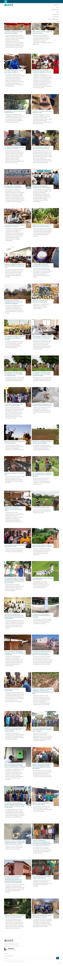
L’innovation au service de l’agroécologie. (12, 689)
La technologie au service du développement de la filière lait (40, 265)
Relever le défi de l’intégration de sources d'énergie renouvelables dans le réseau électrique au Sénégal (15, 765)
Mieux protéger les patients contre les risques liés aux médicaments (42, 337)
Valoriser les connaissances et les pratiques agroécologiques (41, 442)
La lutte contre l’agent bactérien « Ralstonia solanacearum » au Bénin (42, 545)
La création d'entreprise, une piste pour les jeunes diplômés (14, 71)
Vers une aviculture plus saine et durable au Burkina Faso (41, 877)
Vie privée (12, 961)
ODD (57, 12)
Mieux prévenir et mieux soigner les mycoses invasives (42, 32)
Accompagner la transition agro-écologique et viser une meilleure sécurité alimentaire (14, 374)
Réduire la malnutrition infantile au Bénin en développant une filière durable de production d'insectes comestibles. (41, 766)
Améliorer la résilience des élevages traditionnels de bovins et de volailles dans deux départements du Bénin (42, 691)
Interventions (54, 9)
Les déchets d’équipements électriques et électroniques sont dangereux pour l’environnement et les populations (14, 616)
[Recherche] (53, 21)
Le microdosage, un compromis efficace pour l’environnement (41, 147)
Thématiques (55, 14)
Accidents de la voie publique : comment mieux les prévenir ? (13, 186)
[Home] (9, 5)
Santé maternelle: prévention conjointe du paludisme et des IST (41, 71)
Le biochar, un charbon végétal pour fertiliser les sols (42, 111)
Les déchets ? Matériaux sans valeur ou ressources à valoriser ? (15, 147)
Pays (57, 7)
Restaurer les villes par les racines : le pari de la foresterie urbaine (14, 916)
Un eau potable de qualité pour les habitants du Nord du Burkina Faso (41, 404)
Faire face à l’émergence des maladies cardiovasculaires (40, 301)
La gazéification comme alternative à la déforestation (15, 111)
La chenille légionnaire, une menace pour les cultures (42, 578)
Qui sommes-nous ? (8, 956)
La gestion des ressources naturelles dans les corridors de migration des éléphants (13, 302)
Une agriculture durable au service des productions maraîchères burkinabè (14, 338)
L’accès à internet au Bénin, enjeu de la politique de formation (15, 225)
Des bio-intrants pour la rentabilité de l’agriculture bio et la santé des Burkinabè (42, 474)
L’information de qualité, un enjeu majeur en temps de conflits (14, 404)
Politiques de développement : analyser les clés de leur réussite (41, 186)
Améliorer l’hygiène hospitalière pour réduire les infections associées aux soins (15, 266)
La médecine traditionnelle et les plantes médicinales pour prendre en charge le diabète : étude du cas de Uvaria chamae (15, 805)
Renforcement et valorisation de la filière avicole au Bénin (42, 803)
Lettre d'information (53, 19)
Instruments (55, 16)
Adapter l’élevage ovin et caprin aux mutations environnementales (42, 225)
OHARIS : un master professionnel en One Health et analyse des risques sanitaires (14, 729)
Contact (6, 953)
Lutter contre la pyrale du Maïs (40, 507)
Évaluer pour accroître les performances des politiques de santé (13, 509)
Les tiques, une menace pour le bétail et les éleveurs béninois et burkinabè (41, 615)
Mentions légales (7, 961)
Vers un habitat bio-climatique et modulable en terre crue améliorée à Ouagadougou (15, 653)
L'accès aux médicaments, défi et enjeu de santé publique (14, 32)
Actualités (56, 4)
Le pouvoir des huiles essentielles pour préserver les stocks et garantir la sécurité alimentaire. (41, 653)
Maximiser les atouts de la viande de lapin (15, 473)
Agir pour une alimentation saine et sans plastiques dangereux (42, 916)
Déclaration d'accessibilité (19, 961)
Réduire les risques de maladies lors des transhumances (15, 442)
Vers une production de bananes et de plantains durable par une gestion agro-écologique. (42, 729)
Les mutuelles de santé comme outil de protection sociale (15, 545)
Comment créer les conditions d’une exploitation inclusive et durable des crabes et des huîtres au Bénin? (15, 842)
